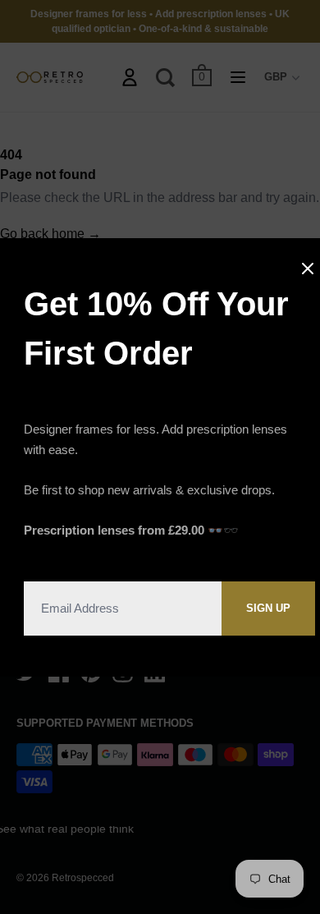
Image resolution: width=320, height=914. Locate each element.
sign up (268, 608)
